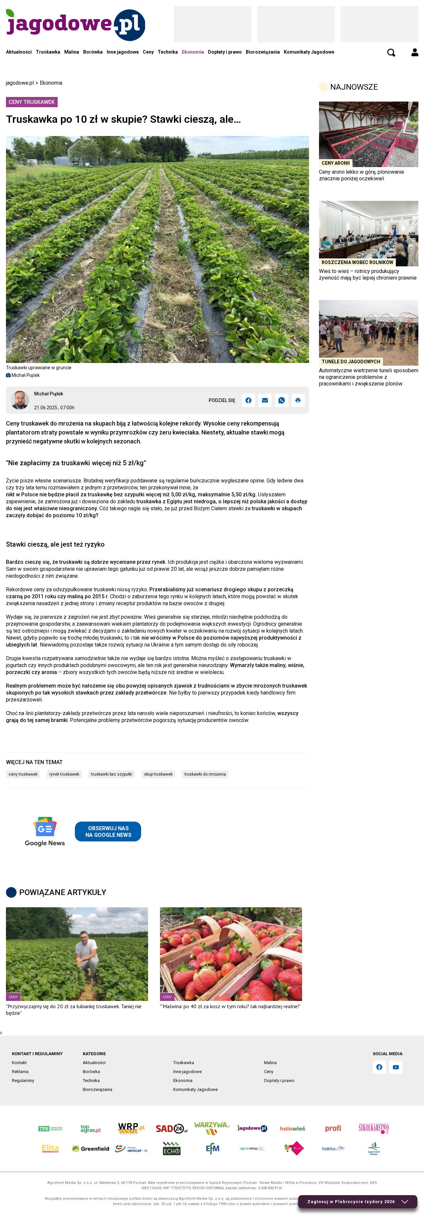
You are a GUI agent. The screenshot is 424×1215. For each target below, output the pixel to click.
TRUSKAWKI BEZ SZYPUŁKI (111, 774)
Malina (71, 52)
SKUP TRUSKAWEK (158, 774)
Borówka (93, 52)
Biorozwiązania (263, 52)
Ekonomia (193, 52)
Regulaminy (23, 1080)
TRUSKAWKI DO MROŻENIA (205, 774)
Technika (168, 52)
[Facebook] (248, 400)
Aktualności (19, 52)
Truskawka (48, 52)
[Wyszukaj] (391, 53)
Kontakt (19, 1062)
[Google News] (81, 832)
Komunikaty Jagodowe (309, 52)
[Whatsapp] (281, 400)
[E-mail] (265, 400)
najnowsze (354, 87)
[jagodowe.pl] (75, 33)
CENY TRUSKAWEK (23, 774)
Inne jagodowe (123, 52)
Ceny (148, 52)
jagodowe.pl (20, 83)
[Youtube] (395, 1067)
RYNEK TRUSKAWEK (64, 774)
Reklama (20, 1071)
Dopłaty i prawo (225, 52)
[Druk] (298, 400)
